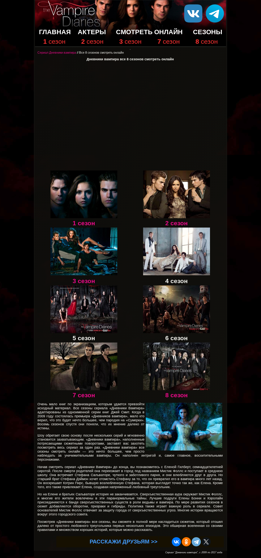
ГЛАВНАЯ (55, 32)
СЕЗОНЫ (207, 32)
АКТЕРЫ (92, 32)
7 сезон (84, 395)
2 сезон (176, 223)
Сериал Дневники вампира (56, 52)
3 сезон (84, 281)
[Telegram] (196, 541)
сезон (57, 41)
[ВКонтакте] (176, 541)
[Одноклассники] (186, 541)
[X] (206, 541)
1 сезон (84, 223)
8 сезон (176, 395)
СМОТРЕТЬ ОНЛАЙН (149, 32)
